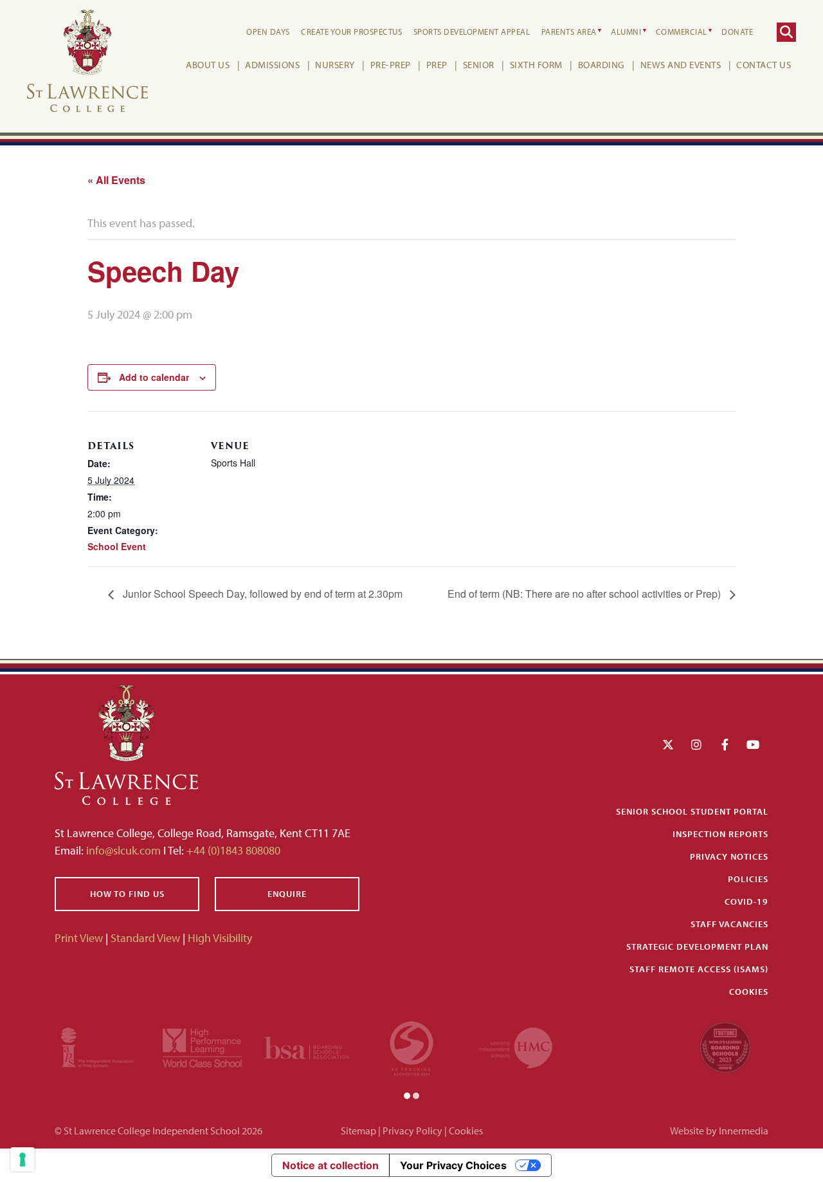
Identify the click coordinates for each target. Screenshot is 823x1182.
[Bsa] (307, 1046)
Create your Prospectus (351, 31)
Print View (79, 937)
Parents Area (569, 31)
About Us (208, 65)
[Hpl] (202, 1046)
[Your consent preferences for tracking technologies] (22, 1159)
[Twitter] (668, 744)
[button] (407, 1095)
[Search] (786, 32)
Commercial (681, 31)
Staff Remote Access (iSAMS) (698, 969)
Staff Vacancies (729, 924)
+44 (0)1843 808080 (232, 850)
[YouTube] (752, 744)
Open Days (268, 31)
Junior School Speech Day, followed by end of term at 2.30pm (261, 593)
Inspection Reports (720, 834)
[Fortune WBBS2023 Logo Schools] (725, 1046)
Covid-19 (746, 901)
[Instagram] (696, 744)
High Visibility (220, 937)
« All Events (116, 179)
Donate (737, 31)
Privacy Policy (412, 1130)
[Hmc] (515, 1046)
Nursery (335, 65)
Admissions (272, 65)
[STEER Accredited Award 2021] (411, 1046)
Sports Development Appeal (471, 31)
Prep (437, 65)
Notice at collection (330, 1165)
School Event (116, 546)
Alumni (626, 31)
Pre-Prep (390, 65)
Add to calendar (154, 377)
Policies (748, 879)
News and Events (680, 65)
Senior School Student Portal (692, 811)
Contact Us (763, 65)
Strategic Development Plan (697, 946)
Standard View (145, 937)
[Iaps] (97, 1046)
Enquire (287, 894)
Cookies (748, 991)
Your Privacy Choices (453, 1165)
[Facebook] (724, 744)
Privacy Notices (729, 856)
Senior (478, 65)
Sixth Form (536, 65)
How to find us (127, 894)
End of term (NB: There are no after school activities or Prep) (585, 593)
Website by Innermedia (719, 1130)
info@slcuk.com (123, 850)
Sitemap (358, 1130)
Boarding (601, 65)
